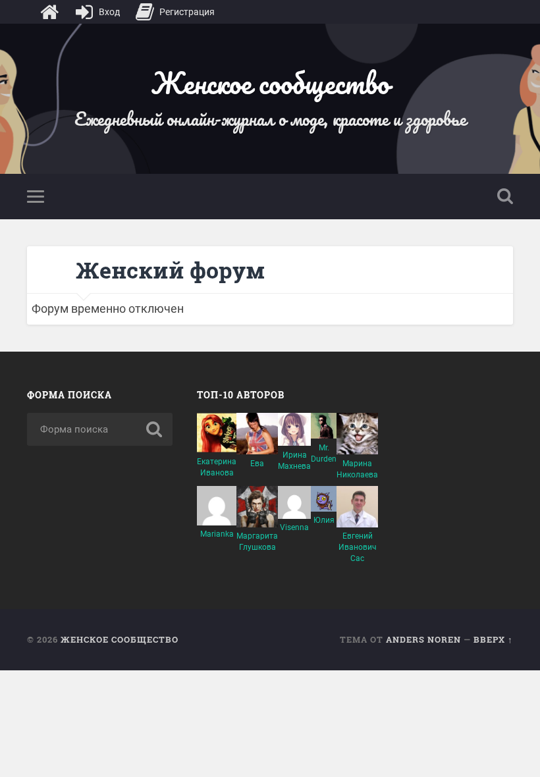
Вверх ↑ (493, 639)
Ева (257, 463)
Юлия (324, 520)
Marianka (217, 534)
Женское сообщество (270, 82)
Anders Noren (423, 639)
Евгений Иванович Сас (357, 547)
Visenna (294, 527)
